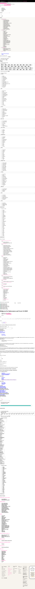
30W (3, 69)
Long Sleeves (4, 196)
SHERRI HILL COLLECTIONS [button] (5, 497)
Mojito (4, 467)
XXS (11, 69)
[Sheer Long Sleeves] (2, 459)
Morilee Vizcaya (6, 277)
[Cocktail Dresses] (3, 421)
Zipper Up (4, 125)
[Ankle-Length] (2, 445)
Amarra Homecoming (7, 246)
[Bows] (2, 439)
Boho (3, 91)
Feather (4, 151)
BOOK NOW (32, 570)
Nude (3, 230)
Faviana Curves (6, 262)
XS (15, 69)
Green (3, 212)
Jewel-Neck (4, 176)
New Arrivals (10, 572)
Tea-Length (4, 169)
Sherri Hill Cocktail (6, 254)
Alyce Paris (5, 257)
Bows (3, 138)
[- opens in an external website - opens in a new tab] (2, 578)
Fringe (3, 142)
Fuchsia (4, 224)
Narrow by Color (3, 208)
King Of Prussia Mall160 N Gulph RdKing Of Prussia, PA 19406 (4, 392)
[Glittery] (1, 434)
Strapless (4, 183)
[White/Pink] (5, 322)
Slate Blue (4, 473)
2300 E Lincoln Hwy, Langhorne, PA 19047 (25, 571)
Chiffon (4, 150)
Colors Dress (5, 259)
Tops (3, 103)
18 (6, 66)
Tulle (3, 159)
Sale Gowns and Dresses (7, 286)
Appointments (15, 568)
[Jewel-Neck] (2, 451)
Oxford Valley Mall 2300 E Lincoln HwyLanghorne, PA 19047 (3, 387)
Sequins (4, 146)
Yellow (4, 210)
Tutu (3, 104)
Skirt (3, 101)
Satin (3, 155)
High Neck (4, 175)
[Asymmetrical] (2, 446)
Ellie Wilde (5, 260)
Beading (4, 137)
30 (26, 66)
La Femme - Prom (4, 524)
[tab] (18, 241)
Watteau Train (4, 170)
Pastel (3, 133)
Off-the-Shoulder (5, 178)
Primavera (3, 528)
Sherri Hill (5, 273)
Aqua (3, 214)
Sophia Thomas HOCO (5, 512)
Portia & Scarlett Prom (7, 270)
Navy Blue (4, 218)
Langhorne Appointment (5, 374)
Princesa (3, 537)
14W (33, 413)
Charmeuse (4, 149)
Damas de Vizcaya (4, 504)
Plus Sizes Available (5, 115)
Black (3, 489)
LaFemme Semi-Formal (5, 508)
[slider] (31, 405)
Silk (3, 157)
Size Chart (1, 331)
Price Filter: (3, 59)
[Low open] (2, 432)
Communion (4, 79)
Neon (3, 131)
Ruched (4, 116)
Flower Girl (4, 81)
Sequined (4, 156)
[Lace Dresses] (2, 425)
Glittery (4, 129)
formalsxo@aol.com (25, 584)
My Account (3, 8)
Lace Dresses (4, 93)
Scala (4, 272)
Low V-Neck (4, 177)
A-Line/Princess (5, 188)
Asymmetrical (4, 163)
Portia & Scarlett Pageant (7, 269)
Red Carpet (4, 86)
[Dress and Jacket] (2, 424)
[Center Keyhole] (2, 428)
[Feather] (1, 443)
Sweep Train (4, 168)
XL (27, 69)
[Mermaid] (2, 454)
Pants (3, 97)
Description (3, 334)
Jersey (3, 152)
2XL (31, 69)
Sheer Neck (4, 182)
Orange (4, 484)
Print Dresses (4, 98)
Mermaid (4, 190)
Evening (4, 80)
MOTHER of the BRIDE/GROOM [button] (5, 542)
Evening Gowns (9, 571)
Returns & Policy (14, 572)
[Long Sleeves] (2, 458)
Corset (3, 111)
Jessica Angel (5, 264)
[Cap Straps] (2, 460)
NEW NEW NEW (6, 288)
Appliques (4, 136)
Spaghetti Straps (5, 204)
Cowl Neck (4, 174)
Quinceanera (4, 85)
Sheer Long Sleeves (5, 197)
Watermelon (4, 225)
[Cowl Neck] (2, 449)
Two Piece (4, 105)
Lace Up (4, 122)
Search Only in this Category (5, 58)
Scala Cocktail (5, 253)
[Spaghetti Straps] (2, 462)
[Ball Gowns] (2, 423)
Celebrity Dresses (5, 109)
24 (16, 66)
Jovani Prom (5, 266)
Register (3, 10)
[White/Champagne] (2, 322)
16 (2, 66)
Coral (3, 228)
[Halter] (2, 450)
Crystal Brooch (5, 139)
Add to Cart (1, 329)
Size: (0, 316)
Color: (1, 320)
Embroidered (4, 140)
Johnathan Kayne (6, 265)
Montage (5, 283)
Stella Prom (5, 274)
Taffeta (3, 158)
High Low (4, 112)
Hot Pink (4, 223)
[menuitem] (18, 8)
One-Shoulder (4, 179)
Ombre (3, 132)
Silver (3, 234)
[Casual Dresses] (3, 420)
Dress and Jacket (5, 92)
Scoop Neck (4, 181)
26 (19, 66)
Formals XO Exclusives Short (8, 248)
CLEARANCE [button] (2, 545)
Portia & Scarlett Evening (7, 268)
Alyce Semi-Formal (6, 245)
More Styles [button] (1, 548)
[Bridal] (3, 419)
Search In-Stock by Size (4, 62)
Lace (3, 143)
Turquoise (4, 215)
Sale (2, 399)
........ (3, 300)
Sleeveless (4, 199)
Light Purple (4, 221)
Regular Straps (5, 203)
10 (12, 413)
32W (7, 69)
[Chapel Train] (2, 447)
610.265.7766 (9, 3)
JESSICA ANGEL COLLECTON (8, 281)
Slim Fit (4, 191)
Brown (3, 232)
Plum (3, 226)
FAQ (13, 569)
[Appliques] (2, 438)
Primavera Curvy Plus (7, 271)
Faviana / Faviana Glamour (8, 261)
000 (2, 413)
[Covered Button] (2, 430)
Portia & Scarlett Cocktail (7, 251)
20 (9, 66)
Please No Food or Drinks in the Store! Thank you (9, 379)
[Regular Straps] (2, 461)
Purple (3, 219)
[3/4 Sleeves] (2, 457)
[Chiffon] (1, 442)
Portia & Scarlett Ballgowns (8, 278)
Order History (4, 383)
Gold (3, 231)
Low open (4, 123)
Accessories (10, 573)
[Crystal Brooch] (2, 440)
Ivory (3, 229)
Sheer (3, 124)
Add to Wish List (2, 330)
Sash (3, 145)
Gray (3, 490)
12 (14, 413)
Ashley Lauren (4, 517)
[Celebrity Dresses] (2, 427)
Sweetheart (4, 184)
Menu (1, 17)
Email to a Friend (2, 332)
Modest (4, 96)
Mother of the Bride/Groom (6, 83)
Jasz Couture (5, 263)
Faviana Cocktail (6, 247)
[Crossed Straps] (2, 431)
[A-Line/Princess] (2, 453)
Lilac (3, 220)
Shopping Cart (4, 9)
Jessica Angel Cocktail (7, 250)
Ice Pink (4, 478)
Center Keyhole (5, 110)
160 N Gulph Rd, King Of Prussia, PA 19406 (25, 580)
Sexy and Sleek (5, 99)
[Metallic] (1, 435)
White (3, 235)
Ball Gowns (4, 90)
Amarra (4, 258)
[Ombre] (1, 436)
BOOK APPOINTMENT (3, 3)
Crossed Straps (5, 121)
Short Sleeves (4, 198)
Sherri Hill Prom (6, 242)
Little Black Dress (5, 94)
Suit (3, 102)
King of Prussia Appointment (6, 373)
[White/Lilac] (4, 322)
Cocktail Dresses (5, 78)
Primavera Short (6, 252)
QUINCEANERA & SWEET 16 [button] (4, 533)
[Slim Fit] (2, 455)
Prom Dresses (4, 84)
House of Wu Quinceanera (7, 276)
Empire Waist (4, 189)
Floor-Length (4, 166)
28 (22, 66)
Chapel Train (4, 164)
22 (12, 66)
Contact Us (3, 377)
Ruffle (3, 144)
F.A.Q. (3, 378)
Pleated (4, 114)
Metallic (4, 130)
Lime (3, 213)
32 (29, 66)
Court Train (4, 165)
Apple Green (4, 468)
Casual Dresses (5, 77)
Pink (3, 479)
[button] (4, 19)
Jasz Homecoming (6, 249)
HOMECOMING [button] (2, 501)
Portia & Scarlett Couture (7, 267)
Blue (3, 217)
